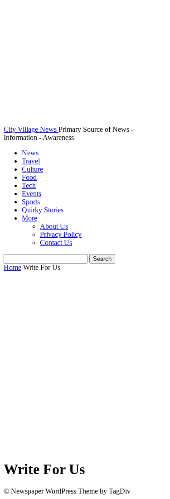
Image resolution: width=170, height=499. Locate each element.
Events (31, 193)
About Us (54, 226)
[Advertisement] (85, 366)
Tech (29, 185)
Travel (31, 161)
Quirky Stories (42, 210)
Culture (32, 169)
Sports (31, 202)
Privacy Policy (61, 234)
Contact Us (56, 242)
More (29, 218)
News (30, 153)
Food (29, 177)
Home (12, 267)
